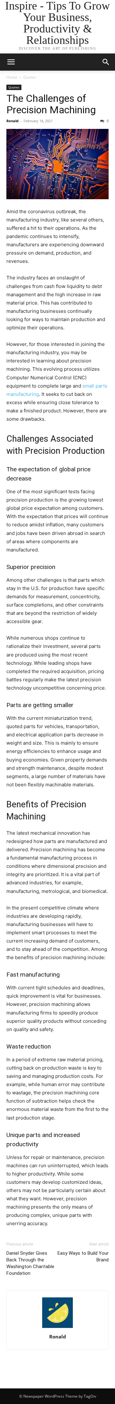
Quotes (29, 77)
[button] (106, 62)
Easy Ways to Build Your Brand (83, 1256)
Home (11, 77)
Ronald (12, 120)
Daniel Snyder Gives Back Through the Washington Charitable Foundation (30, 1263)
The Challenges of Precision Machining (51, 104)
